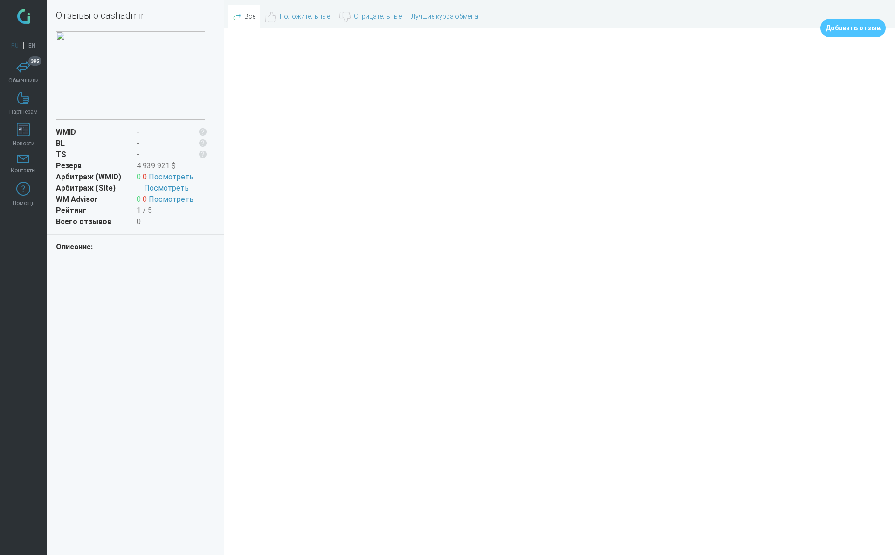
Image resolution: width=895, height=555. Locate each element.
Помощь (23, 203)
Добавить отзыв (853, 28)
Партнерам (23, 112)
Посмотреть (171, 176)
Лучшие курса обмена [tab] (444, 16)
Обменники (24, 72)
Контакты (23, 170)
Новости (23, 143)
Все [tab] (249, 16)
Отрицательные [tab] (378, 16)
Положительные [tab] (305, 16)
